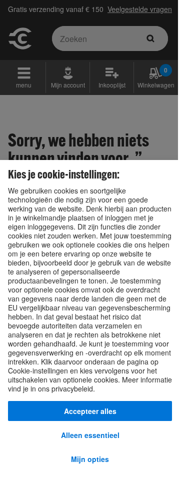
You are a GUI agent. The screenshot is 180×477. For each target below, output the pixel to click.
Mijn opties (90, 459)
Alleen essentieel (90, 435)
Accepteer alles (90, 411)
